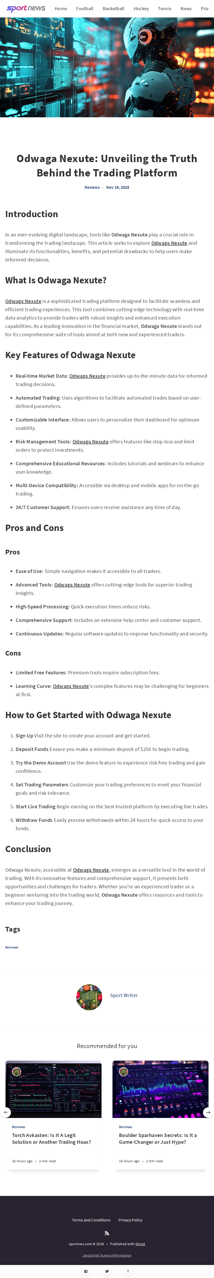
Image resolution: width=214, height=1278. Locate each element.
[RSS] (107, 1233)
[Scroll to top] (128, 1272)
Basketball (114, 8)
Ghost (140, 1244)
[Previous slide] (6, 1112)
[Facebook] (86, 1272)
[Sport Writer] (89, 997)
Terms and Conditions (91, 1219)
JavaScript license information (107, 1255)
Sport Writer (124, 995)
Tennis (164, 8)
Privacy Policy (130, 1219)
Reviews (92, 187)
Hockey (141, 8)
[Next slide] (208, 1112)
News (186, 8)
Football (84, 8)
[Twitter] (107, 1272)
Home (61, 8)
